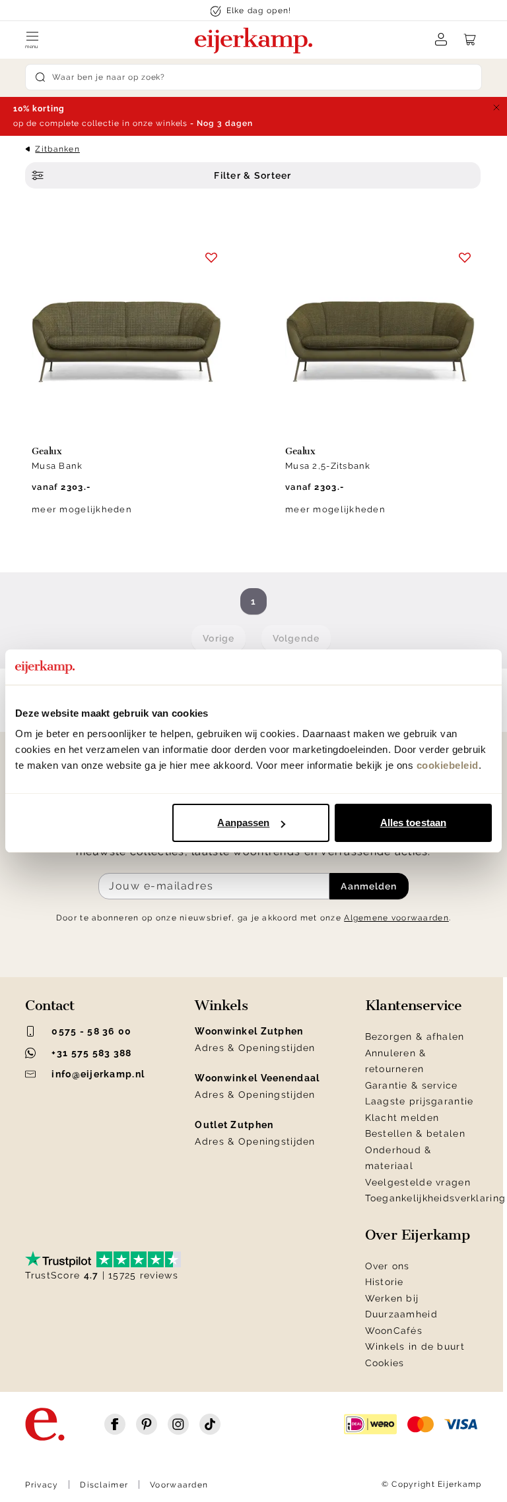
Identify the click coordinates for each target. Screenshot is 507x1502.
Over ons (387, 1266)
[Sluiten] (496, 107)
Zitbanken (57, 149)
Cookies (385, 1363)
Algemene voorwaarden (396, 917)
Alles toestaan (413, 822)
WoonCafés (394, 1330)
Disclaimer (104, 1485)
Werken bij (392, 1298)
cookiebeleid (448, 765)
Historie (384, 1282)
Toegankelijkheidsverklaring (435, 1198)
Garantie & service (411, 1085)
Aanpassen (243, 822)
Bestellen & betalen (415, 1133)
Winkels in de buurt (415, 1346)
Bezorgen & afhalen (415, 1036)
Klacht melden (402, 1117)
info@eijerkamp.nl (98, 1074)
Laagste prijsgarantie (419, 1101)
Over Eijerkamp (417, 1235)
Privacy (41, 1485)
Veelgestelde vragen (418, 1182)
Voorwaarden (179, 1485)
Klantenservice (413, 1005)
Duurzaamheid (401, 1314)
